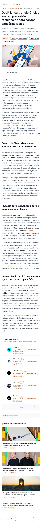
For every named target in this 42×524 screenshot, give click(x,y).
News (9, 4)
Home (3, 4)
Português (16, 4)
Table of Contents (11, 73)
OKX (26, 230)
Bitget (4, 233)
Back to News (10, 519)
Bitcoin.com (12, 415)
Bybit (32, 230)
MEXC (11, 233)
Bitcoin (10, 266)
